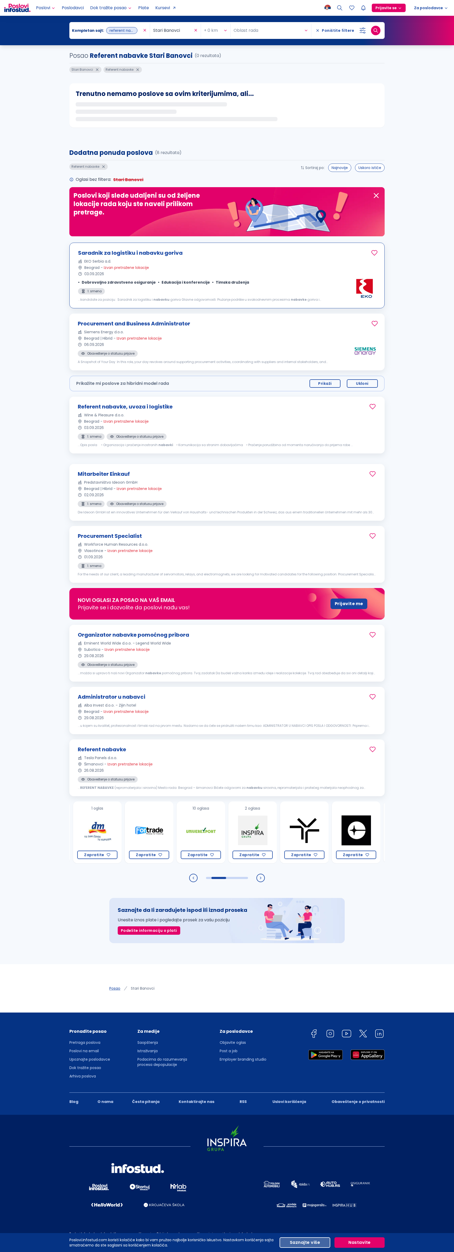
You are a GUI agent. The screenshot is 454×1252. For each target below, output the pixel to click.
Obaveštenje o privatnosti (358, 1101)
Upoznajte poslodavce (89, 1059)
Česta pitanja (145, 1101)
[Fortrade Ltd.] (125, 832)
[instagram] (330, 1034)
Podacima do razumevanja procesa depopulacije (162, 1062)
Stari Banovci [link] (142, 988)
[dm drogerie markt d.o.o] (73, 832)
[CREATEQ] (332, 832)
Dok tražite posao (85, 1067)
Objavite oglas (233, 1042)
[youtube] (346, 1034)
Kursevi (162, 8)
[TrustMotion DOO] (280, 832)
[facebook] (313, 1034)
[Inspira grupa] (228, 832)
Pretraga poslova (84, 1042)
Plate (143, 8)
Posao (114, 988)
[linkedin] (379, 1034)
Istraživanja (147, 1051)
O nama (105, 1101)
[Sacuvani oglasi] (352, 8)
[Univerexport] (176, 832)
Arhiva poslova (82, 1076)
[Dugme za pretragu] (375, 30)
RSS (243, 1101)
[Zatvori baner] (376, 195)
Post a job (229, 1051)
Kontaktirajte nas (196, 1101)
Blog (73, 1101)
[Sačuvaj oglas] (374, 253)
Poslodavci (73, 8)
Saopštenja (147, 1042)
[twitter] (363, 1034)
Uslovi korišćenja (289, 1101)
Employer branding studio (243, 1059)
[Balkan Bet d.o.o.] (383, 832)
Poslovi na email (84, 1051)
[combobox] (107, 30)
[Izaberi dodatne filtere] (362, 30)
